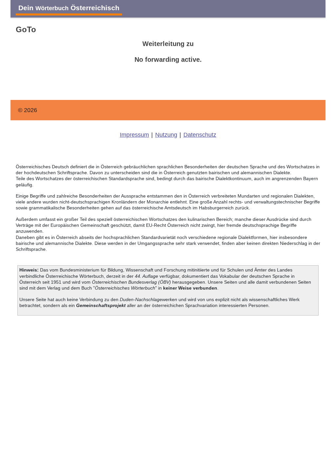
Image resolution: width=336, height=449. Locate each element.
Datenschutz (199, 134)
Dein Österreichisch (68, 8)
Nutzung (166, 134)
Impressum (134, 134)
